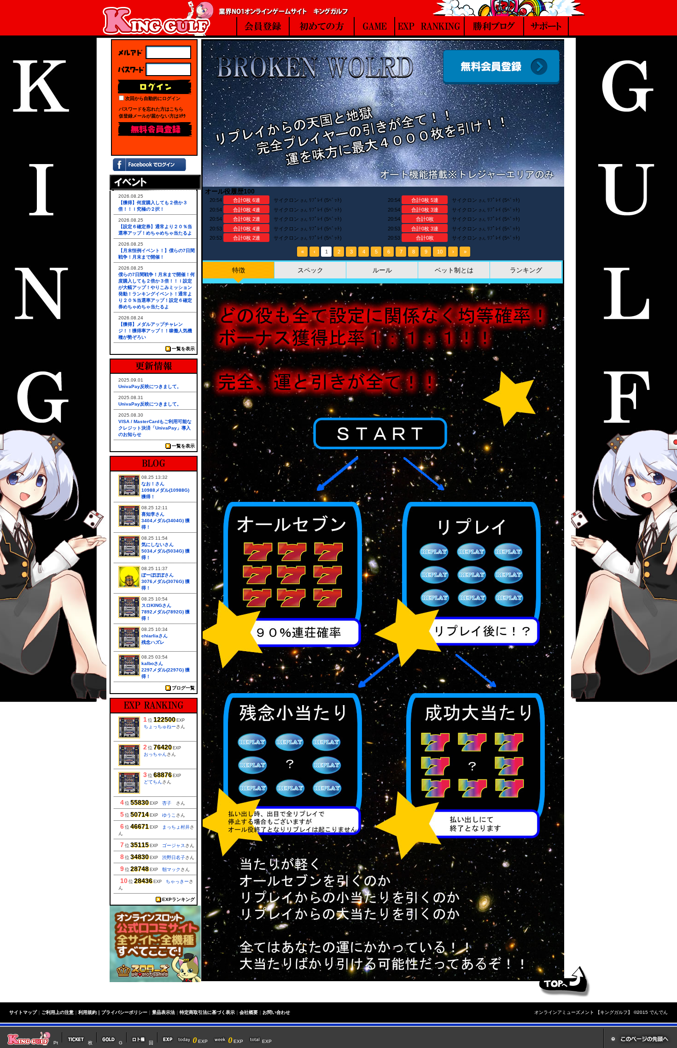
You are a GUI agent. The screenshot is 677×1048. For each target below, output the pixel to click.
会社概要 (248, 1012)
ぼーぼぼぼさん (157, 574)
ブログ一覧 (183, 687)
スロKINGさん (156, 605)
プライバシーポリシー (124, 1012)
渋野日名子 (173, 857)
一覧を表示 (183, 348)
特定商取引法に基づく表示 (207, 1012)
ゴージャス (173, 845)
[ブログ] (494, 27)
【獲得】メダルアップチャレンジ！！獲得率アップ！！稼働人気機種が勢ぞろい (155, 331)
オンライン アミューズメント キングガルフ (158, 18)
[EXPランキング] (430, 27)
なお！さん (152, 483)
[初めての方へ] (322, 27)
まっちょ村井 (176, 827)
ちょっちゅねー (160, 726)
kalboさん (152, 663)
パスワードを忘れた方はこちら (151, 109)
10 (440, 251)
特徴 (238, 270)
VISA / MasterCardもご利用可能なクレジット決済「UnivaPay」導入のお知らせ (155, 428)
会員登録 (501, 67)
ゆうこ (169, 815)
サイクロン (286, 200)
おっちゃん (155, 754)
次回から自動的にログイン (153, 98)
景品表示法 (163, 1012)
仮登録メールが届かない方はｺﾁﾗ (152, 115)
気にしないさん (157, 544)
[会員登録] (263, 27)
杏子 (169, 803)
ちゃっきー (177, 881)
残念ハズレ (152, 642)
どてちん (153, 781)
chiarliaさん (154, 635)
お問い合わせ (276, 1012)
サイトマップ (23, 1012)
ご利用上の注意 (57, 1012)
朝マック (171, 869)
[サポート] (546, 27)
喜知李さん (152, 514)
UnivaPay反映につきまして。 (149, 386)
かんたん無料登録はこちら (155, 129)
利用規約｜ (89, 1012)
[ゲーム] (374, 27)
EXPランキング (178, 899)
